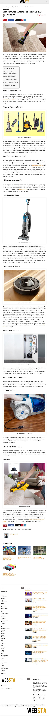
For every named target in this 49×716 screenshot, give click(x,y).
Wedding (3, 672)
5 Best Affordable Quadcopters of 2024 (38, 557)
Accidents (3, 595)
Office (2, 650)
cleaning (8, 529)
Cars (2, 611)
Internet (3, 638)
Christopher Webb (10, 14)
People (2, 651)
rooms (19, 529)
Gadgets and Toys (10, 6)
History (3, 633)
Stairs (23, 529)
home (12, 529)
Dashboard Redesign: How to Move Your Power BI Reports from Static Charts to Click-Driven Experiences (40, 660)
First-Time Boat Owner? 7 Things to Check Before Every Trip (39, 600)
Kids (2, 640)
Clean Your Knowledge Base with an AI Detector (39, 695)
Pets (2, 653)
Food (2, 625)
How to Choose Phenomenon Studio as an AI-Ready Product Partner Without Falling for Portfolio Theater (39, 638)
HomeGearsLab (23, 189)
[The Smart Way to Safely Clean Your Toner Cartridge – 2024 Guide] (9, 564)
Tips (2, 663)
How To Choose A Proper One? (11, 75)
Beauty (2, 603)
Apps (2, 600)
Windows (3, 673)
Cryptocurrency (5, 613)
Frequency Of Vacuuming (10, 85)
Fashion (3, 621)
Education (3, 618)
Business (3, 606)
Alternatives (4, 596)
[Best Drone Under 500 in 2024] (24, 547)
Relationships (4, 655)
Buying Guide (4, 608)
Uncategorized (4, 668)
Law (2, 641)
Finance (3, 623)
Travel (2, 667)
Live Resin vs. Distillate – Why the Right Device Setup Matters (39, 593)
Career (2, 610)
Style (2, 660)
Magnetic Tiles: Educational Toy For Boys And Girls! (8, 558)
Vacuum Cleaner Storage (10, 81)
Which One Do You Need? (10, 76)
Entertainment (4, 620)
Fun (2, 626)
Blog (2, 605)
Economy (3, 616)
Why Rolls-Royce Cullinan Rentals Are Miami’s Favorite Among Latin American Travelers (39, 608)
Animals (3, 598)
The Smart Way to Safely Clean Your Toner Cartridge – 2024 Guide (9, 574)
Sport (2, 658)
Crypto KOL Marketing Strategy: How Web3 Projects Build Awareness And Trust (39, 653)
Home (4, 6)
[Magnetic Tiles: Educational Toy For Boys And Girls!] (9, 547)
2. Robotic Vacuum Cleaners (11, 79)
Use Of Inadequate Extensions (11, 82)
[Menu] (1, 1)
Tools (2, 665)
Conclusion (8, 87)
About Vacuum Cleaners (9, 71)
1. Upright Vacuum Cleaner (11, 78)
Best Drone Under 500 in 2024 (24, 557)
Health (2, 631)
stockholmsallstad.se (37, 165)
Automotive (4, 601)
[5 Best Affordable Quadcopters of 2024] (39, 547)
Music (2, 648)
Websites (3, 670)
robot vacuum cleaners (8, 99)
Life (2, 645)
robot (15, 529)
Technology (4, 662)
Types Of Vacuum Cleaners (10, 73)
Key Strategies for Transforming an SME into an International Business (40, 630)
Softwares (3, 656)
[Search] (47, 1)
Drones (2, 615)
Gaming (3, 630)
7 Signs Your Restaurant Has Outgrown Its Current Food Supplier (39, 622)
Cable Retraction (8, 84)
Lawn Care (3, 643)
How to (2, 636)
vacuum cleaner (28, 529)
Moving (3, 646)
